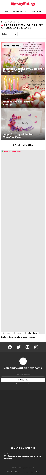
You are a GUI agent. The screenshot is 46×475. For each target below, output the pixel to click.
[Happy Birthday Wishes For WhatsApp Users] (23, 124)
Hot (27, 12)
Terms (25, 472)
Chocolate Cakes (31, 333)
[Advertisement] (23, 419)
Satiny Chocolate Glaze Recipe (18, 337)
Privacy (17, 472)
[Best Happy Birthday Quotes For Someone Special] (23, 58)
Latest (7, 12)
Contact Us (35, 472)
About (9, 472)
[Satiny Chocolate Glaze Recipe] (23, 242)
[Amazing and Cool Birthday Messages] (23, 91)
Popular (18, 12)
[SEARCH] (43, 16)
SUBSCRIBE (23, 380)
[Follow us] (39, 16)
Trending (37, 12)
